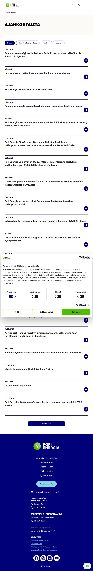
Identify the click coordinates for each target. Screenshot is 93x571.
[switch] (35, 296)
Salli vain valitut (46, 312)
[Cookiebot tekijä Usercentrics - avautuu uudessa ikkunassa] (80, 257)
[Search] (79, 5)
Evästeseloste (36, 543)
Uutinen (59, 43)
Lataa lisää (46, 423)
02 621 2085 (39, 507)
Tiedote (46, 43)
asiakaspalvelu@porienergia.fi (46, 492)
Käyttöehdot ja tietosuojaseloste (44, 547)
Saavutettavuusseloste (40, 540)
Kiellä (17, 312)
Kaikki (9, 43)
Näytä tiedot (81, 305)
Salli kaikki (76, 312)
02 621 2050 (39, 521)
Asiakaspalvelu (46, 484)
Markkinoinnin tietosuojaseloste (44, 550)
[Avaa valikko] (86, 5)
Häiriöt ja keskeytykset (27, 43)
